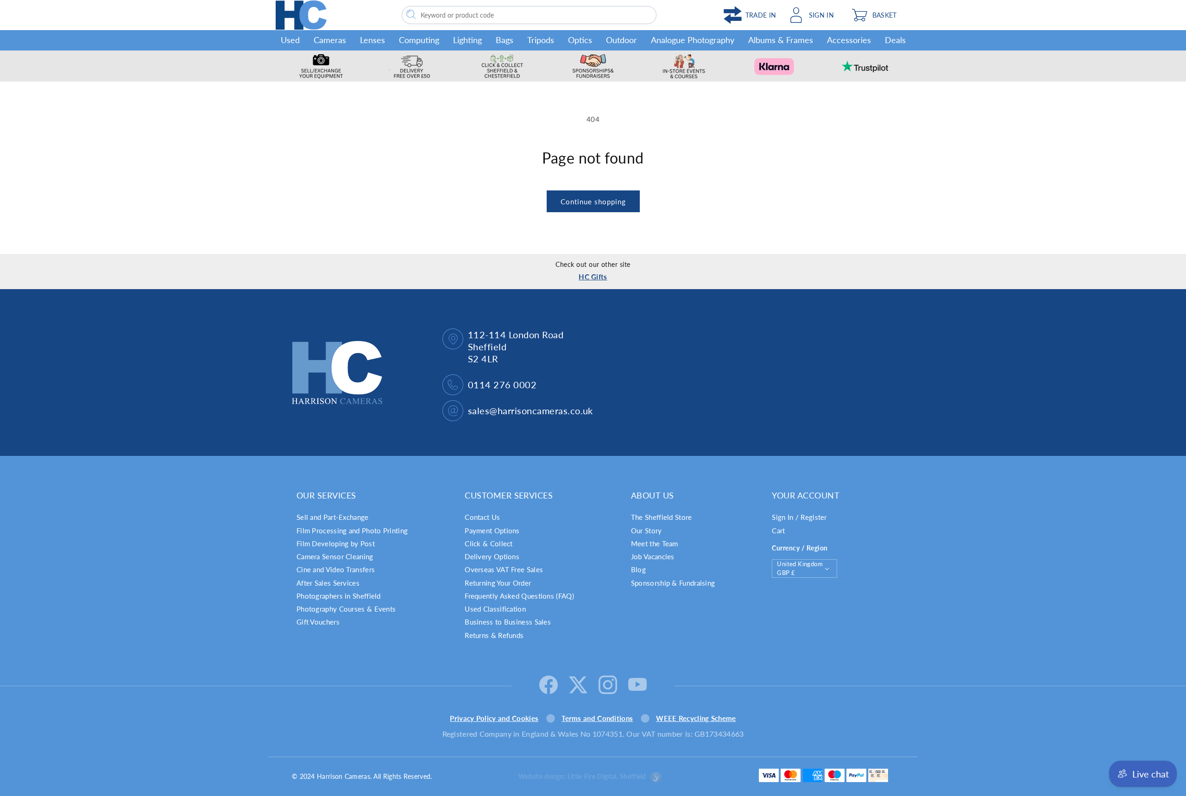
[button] (878, 15)
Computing (419, 40)
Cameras (330, 40)
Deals (895, 40)
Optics (580, 40)
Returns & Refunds (494, 635)
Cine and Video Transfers (335, 569)
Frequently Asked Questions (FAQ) (519, 596)
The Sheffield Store (661, 517)
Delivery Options (492, 556)
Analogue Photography (692, 40)
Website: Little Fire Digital (582, 776)
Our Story (646, 530)
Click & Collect (489, 543)
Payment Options (492, 530)
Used (290, 40)
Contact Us (482, 517)
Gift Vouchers (318, 622)
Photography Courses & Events (346, 609)
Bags (504, 40)
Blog (638, 569)
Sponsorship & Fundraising (673, 583)
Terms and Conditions (597, 718)
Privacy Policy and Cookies (494, 718)
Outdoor (621, 40)
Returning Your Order (498, 583)
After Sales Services (328, 583)
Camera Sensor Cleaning (334, 556)
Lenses (372, 40)
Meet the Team (654, 543)
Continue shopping (593, 201)
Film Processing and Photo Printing (352, 530)
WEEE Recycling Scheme (696, 718)
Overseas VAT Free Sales (504, 569)
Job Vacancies (653, 556)
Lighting (467, 40)
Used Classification (495, 609)
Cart (778, 530)
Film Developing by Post (335, 543)
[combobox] (529, 15)
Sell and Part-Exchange (332, 517)
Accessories (849, 40)
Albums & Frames (780, 40)
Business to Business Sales (508, 622)
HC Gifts (593, 276)
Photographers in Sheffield (338, 596)
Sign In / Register (799, 517)
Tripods (540, 40)
